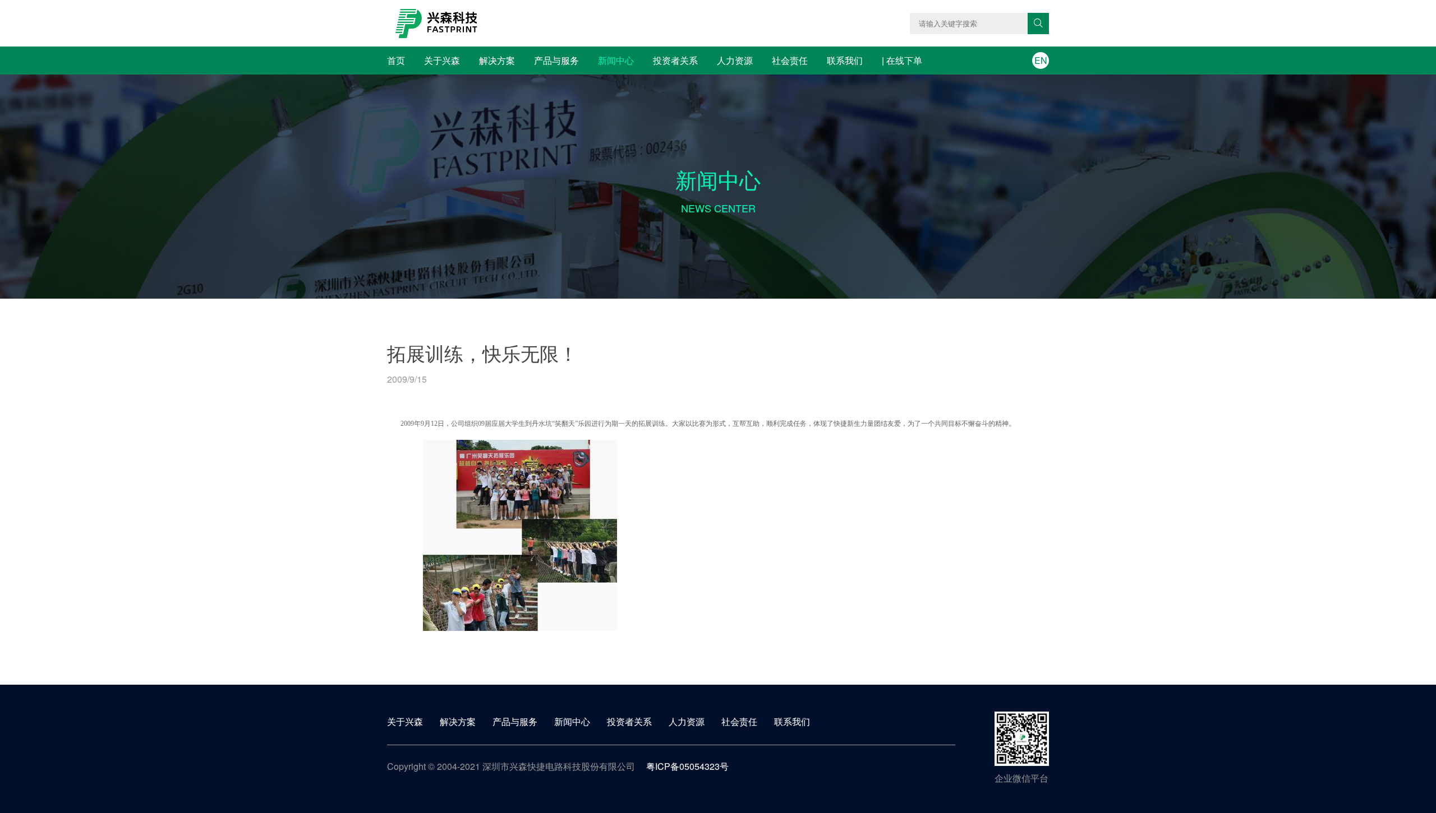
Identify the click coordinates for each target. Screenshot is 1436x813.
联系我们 (845, 60)
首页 (396, 60)
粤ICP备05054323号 (687, 766)
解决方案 (497, 60)
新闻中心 (616, 60)
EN (1040, 60)
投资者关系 (675, 60)
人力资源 (735, 60)
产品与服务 (556, 60)
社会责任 (790, 60)
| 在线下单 (902, 60)
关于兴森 (442, 60)
